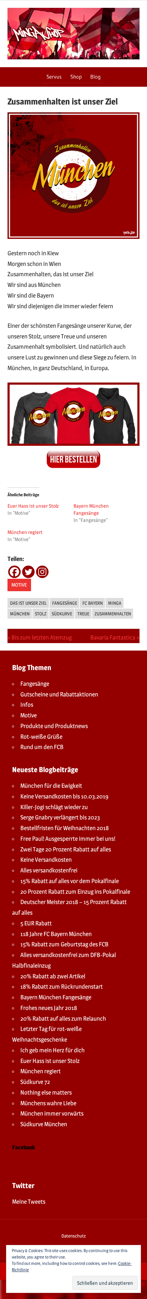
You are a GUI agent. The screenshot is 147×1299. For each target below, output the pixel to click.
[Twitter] (28, 572)
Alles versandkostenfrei (48, 870)
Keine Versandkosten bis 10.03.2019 (64, 796)
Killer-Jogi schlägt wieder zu (54, 807)
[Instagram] (42, 572)
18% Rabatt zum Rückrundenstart (61, 986)
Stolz (40, 613)
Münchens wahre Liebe (48, 1103)
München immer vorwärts (51, 1113)
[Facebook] (14, 572)
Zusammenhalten (113, 613)
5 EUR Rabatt (36, 923)
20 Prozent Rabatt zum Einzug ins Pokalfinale (75, 891)
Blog (95, 76)
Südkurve (62, 613)
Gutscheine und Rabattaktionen (59, 694)
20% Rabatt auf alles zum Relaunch (63, 1018)
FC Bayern (92, 603)
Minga (114, 603)
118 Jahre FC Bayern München (56, 933)
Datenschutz (73, 1236)
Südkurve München (43, 1124)
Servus (54, 76)
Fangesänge (64, 603)
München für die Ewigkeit (51, 785)
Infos (26, 704)
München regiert (24, 532)
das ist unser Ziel (28, 603)
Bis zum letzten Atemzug (41, 637)
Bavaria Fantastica (112, 637)
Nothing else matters (46, 1092)
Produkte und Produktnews (54, 725)
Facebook (23, 1147)
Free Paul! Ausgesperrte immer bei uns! (67, 838)
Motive (19, 585)
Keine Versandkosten (46, 859)
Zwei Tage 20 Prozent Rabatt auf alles (65, 849)
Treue (83, 613)
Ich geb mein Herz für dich (52, 1050)
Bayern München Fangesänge (55, 997)
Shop (76, 76)
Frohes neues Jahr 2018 (48, 1007)
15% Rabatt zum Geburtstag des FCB (64, 944)
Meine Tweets (28, 1201)
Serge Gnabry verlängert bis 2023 (60, 817)
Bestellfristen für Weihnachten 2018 (64, 828)
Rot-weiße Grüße (41, 736)
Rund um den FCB (42, 746)
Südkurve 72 (35, 1081)
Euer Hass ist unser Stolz (33, 506)
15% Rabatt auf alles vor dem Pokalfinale (69, 880)
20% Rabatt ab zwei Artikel (52, 976)
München (20, 613)
